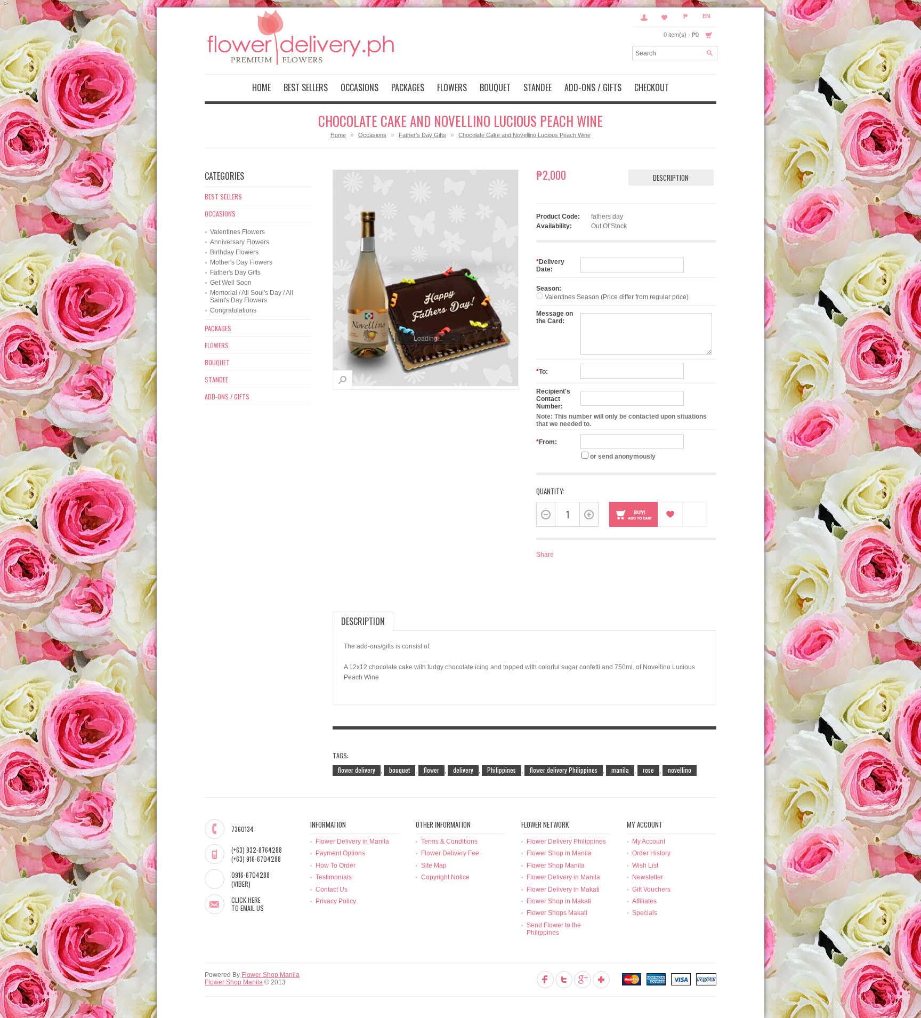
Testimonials (334, 877)
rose (648, 769)
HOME (261, 87)
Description (363, 621)
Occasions (359, 87)
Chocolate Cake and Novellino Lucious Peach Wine (524, 135)
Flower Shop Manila (556, 865)
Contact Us (332, 889)
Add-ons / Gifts (592, 87)
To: (542, 371)
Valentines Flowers (237, 232)
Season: (548, 288)
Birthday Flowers (234, 252)
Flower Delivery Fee (450, 853)
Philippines (501, 769)
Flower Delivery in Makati (563, 889)
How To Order (336, 865)
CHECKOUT (651, 87)
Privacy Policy (336, 901)
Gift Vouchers (651, 889)
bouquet (399, 769)
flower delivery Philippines (563, 769)
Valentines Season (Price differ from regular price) (617, 297)
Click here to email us (247, 904)
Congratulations (233, 310)
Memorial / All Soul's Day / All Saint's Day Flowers (251, 296)
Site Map (434, 865)
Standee (537, 87)
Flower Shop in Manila (559, 853)
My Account (644, 17)
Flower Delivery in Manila (352, 841)
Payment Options (340, 853)
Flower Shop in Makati (559, 901)
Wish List (645, 865)
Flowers (452, 87)
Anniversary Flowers (239, 242)
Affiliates (644, 901)
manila (620, 769)
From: (546, 442)
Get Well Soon (231, 282)
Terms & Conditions (449, 841)
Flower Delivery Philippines (566, 841)
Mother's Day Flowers (241, 262)
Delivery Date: (550, 265)
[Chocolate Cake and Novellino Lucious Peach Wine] (426, 278)
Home (338, 135)
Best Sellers (306, 87)
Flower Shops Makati (557, 913)
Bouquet (495, 87)
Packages (407, 87)
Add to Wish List (670, 514)
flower (431, 769)
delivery (463, 769)
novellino (679, 769)
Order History (651, 853)
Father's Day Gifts (422, 135)
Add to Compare (694, 514)
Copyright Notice (445, 877)
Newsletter (647, 877)
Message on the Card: (554, 317)
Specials (644, 913)
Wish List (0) (665, 17)
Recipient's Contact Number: (553, 399)
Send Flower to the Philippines (554, 928)
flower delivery (356, 769)
